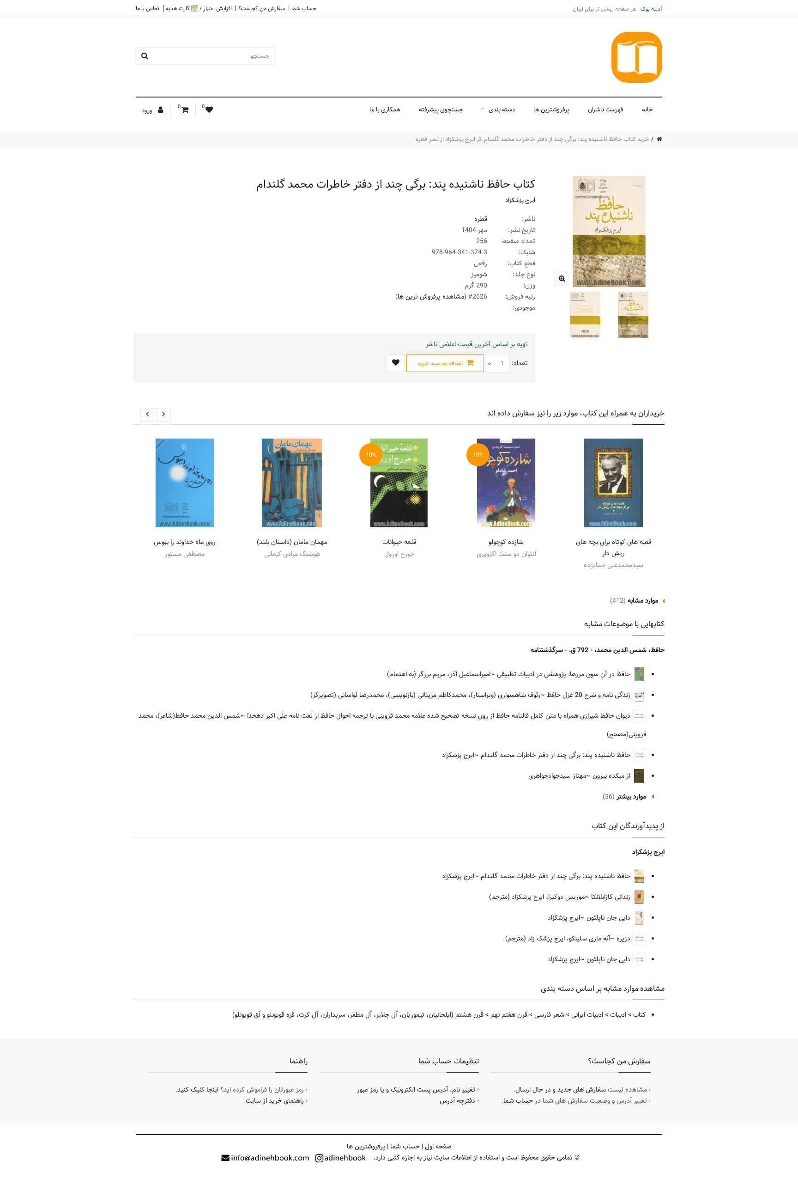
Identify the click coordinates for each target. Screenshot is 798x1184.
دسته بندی (502, 109)
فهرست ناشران (605, 109)
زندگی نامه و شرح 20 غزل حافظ (589, 695)
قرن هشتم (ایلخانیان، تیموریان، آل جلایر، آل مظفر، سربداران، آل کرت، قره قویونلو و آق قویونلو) (358, 1014)
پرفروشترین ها (551, 109)
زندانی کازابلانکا (611, 897)
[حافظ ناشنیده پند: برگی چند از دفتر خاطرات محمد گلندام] (562, 279)
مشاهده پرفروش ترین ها (431, 296)
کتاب (639, 1014)
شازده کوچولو (506, 542)
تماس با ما (147, 8)
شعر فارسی (549, 1014)
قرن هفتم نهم (508, 1014)
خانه (647, 109)
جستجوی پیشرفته (441, 109)
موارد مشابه (643, 600)
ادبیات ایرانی (587, 1014)
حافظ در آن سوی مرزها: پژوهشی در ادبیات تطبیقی (564, 674)
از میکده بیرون (612, 775)
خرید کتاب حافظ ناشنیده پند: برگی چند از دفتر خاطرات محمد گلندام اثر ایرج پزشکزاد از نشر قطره (532, 139)
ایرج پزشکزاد (520, 200)
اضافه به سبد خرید (440, 363)
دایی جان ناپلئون (609, 917)
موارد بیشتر (631, 796)
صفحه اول (438, 1146)
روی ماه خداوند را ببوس (185, 542)
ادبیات (618, 1014)
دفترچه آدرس (457, 1100)
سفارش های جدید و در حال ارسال (560, 1089)
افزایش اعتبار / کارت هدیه (199, 8)
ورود (148, 110)
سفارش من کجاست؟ (261, 8)
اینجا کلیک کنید (197, 1089)
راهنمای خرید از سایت (275, 1100)
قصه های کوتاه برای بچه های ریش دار (613, 548)
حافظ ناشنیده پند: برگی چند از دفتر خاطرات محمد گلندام (556, 755)
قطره (480, 219)
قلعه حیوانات (399, 542)
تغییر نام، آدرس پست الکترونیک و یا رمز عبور (416, 1089)
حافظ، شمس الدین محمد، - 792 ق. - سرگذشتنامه (598, 650)
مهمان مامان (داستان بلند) (292, 542)
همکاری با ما (384, 109)
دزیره (624, 938)
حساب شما (303, 8)
